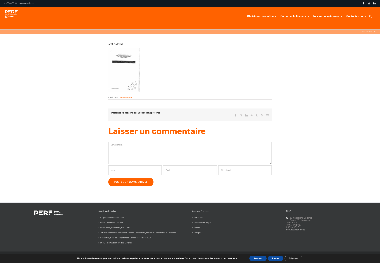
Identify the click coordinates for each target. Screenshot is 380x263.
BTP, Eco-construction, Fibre (112, 218)
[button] (370, 16)
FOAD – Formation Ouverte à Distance (116, 243)
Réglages (293, 258)
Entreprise (198, 233)
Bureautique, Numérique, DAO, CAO (115, 228)
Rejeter (275, 258)
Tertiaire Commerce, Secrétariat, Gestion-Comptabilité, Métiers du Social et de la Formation (138, 233)
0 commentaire (126, 97)
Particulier (198, 218)
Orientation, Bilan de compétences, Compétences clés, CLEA (125, 238)
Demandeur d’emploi (202, 223)
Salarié (197, 228)
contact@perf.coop (26, 3)
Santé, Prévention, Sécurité (111, 223)
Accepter (258, 258)
